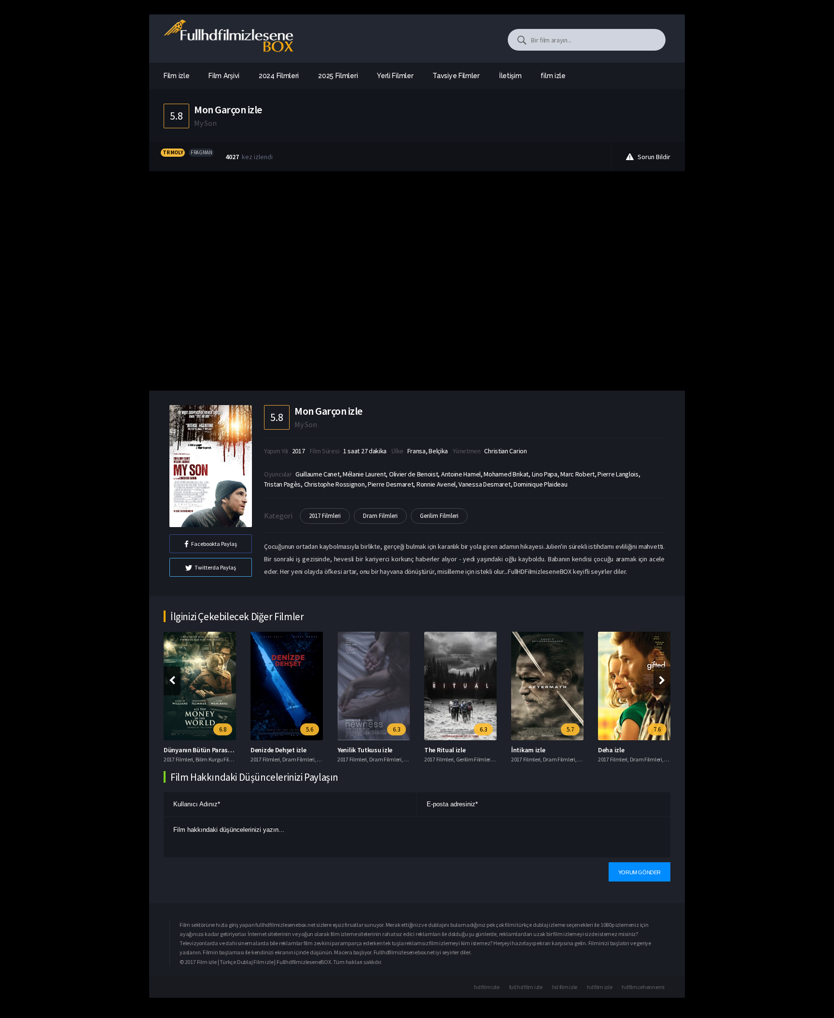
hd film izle (486, 987)
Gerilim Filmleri (439, 516)
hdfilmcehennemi (643, 987)
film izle (553, 76)
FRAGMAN (201, 152)
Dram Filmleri (380, 516)
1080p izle (612, 924)
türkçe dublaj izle (536, 924)
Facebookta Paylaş (214, 543)
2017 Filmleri (325, 516)
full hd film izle (525, 987)
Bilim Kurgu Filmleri (218, 759)
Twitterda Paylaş (215, 567)
